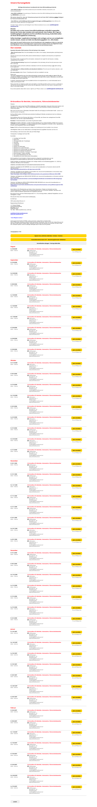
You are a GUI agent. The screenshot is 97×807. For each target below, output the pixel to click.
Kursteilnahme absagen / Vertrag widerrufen (48, 243)
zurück (15, 801)
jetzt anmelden (77, 249)
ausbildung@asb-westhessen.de (55, 88)
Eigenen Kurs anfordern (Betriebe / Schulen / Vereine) (48, 236)
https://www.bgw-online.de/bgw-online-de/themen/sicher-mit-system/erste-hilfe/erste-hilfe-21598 (35, 174)
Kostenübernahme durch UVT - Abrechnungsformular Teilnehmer (48, 239)
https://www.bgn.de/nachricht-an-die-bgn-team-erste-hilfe (25, 169)
